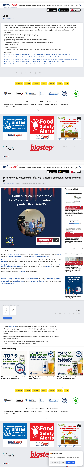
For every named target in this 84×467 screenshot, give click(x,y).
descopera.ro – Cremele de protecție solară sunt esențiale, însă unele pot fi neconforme (73, 296)
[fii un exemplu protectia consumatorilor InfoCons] (69, 128)
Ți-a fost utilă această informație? (11, 305)
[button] (80, 6)
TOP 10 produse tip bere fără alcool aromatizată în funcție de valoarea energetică (41, 377)
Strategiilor (58, 278)
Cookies (40, 104)
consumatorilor (48, 266)
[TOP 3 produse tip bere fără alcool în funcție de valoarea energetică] (67, 360)
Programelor (50, 278)
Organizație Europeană (14, 278)
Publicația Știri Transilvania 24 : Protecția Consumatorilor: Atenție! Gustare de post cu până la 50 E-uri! (73, 240)
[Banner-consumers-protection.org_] (15, 128)
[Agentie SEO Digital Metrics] (15, 148)
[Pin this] (35, 72)
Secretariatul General (18, 281)
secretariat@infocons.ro (8, 283)
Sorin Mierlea (16, 254)
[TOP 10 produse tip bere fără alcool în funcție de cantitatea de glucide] (14, 363)
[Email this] (16, 72)
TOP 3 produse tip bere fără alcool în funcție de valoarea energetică (69, 372)
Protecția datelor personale (22, 104)
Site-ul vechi (54, 104)
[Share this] (21, 72)
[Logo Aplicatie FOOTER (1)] (53, 93)
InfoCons (10, 254)
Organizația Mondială (21, 280)
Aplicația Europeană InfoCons (14, 266)
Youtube (44, 83)
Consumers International (33, 280)
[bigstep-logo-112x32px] (42, 147)
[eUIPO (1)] (42, 93)
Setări (63, 462)
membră (3, 280)
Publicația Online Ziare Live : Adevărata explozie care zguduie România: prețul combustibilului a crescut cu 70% (74, 213)
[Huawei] (75, 10)
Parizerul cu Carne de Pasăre (14, 256)
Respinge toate (55, 462)
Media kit (33, 104)
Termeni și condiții (8, 104)
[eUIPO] (19, 93)
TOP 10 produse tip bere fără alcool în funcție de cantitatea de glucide (13, 377)
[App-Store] (52, 10)
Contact (47, 104)
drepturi (9, 280)
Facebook (27, 83)
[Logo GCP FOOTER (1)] (64, 93)
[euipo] (8, 93)
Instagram (36, 83)
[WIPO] (30, 93)
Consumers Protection (24, 80)
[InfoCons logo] (10, 5)
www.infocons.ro (12, 326)
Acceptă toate (71, 462)
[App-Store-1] (63, 10)
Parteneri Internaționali (9, 106)
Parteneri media (64, 104)
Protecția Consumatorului (31, 278)
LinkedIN (52, 83)
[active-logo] (75, 93)
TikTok (66, 83)
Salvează (7, 318)
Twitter (59, 83)
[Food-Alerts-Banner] (42, 128)
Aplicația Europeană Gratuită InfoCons (39, 256)
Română (70, 465)
